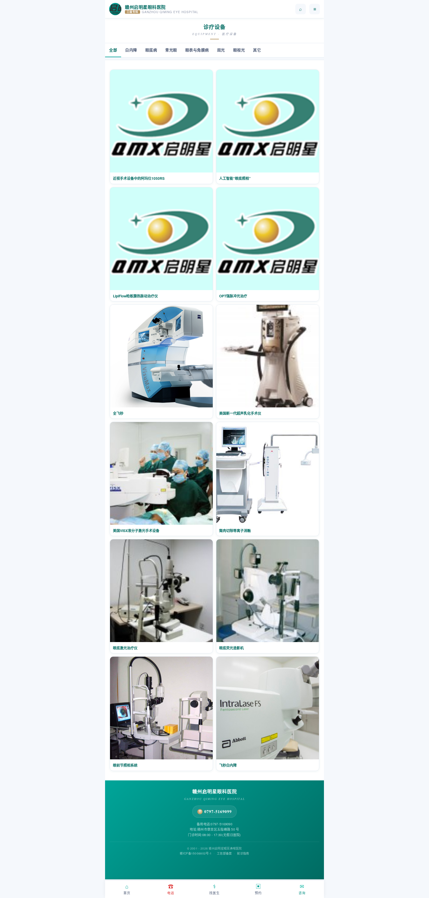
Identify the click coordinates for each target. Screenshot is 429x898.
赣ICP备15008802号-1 (196, 853)
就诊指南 (243, 853)
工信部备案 (224, 853)
